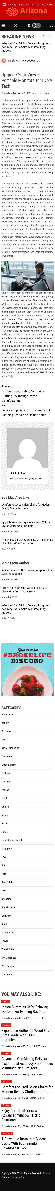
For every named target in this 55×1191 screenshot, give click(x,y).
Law (3, 857)
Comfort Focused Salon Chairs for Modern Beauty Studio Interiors (25, 506)
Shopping (6, 899)
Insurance (6, 848)
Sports (4, 924)
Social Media (8, 907)
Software (6, 915)
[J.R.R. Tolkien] (27, 448)
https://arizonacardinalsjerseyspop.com (26, 479)
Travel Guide (7, 949)
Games (5, 806)
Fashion (5, 773)
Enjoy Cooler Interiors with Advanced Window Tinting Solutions (21, 1115)
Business (6, 731)
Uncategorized (8, 957)
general (5, 815)
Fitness (5, 790)
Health (4, 823)
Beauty (5, 722)
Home (4, 832)
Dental (4, 739)
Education (6, 756)
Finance (5, 781)
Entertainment (8, 764)
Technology (7, 932)
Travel (4, 941)
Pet (3, 865)
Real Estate (7, 882)
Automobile (7, 714)
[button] (49, 36)
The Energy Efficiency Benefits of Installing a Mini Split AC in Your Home (27, 541)
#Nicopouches (31, 60)
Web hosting (7, 974)
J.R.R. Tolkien (42, 93)
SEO (3, 890)
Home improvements (12, 840)
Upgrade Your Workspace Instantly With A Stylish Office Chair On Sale (25, 524)
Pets (3, 873)
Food (4, 798)
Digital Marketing (10, 748)
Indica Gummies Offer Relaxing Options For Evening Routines (24, 1009)
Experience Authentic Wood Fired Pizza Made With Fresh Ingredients (24, 589)
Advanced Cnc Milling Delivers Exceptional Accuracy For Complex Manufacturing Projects (26, 47)
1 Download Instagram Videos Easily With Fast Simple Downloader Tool (24, 1143)
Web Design (7, 966)
